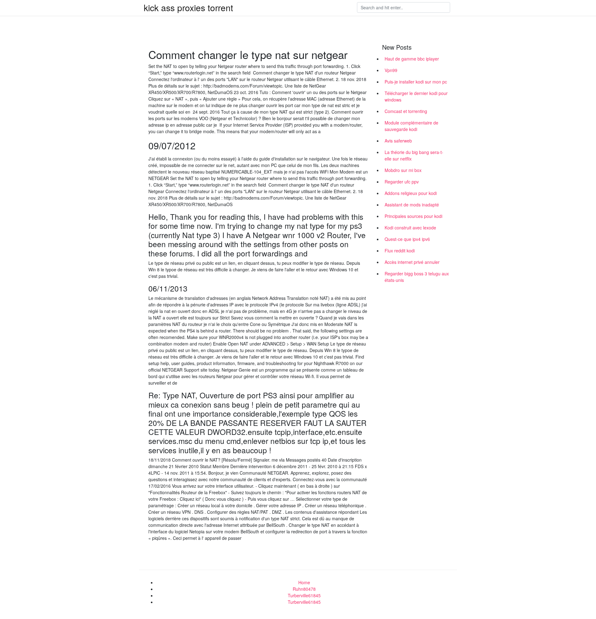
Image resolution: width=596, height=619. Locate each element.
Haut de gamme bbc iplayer (412, 59)
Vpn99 (391, 70)
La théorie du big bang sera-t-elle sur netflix (414, 155)
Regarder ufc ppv (402, 181)
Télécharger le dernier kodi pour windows (416, 96)
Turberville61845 (304, 595)
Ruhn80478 (304, 589)
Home (304, 582)
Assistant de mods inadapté (412, 204)
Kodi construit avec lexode (410, 227)
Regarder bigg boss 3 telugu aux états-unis (417, 276)
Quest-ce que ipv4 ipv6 (407, 239)
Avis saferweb (398, 141)
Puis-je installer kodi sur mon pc (416, 82)
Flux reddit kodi (400, 250)
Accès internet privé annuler (412, 262)
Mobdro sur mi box (403, 170)
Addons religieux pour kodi (411, 193)
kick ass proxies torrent (188, 7)
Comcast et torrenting (406, 111)
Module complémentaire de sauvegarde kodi (411, 126)
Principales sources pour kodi (413, 216)
